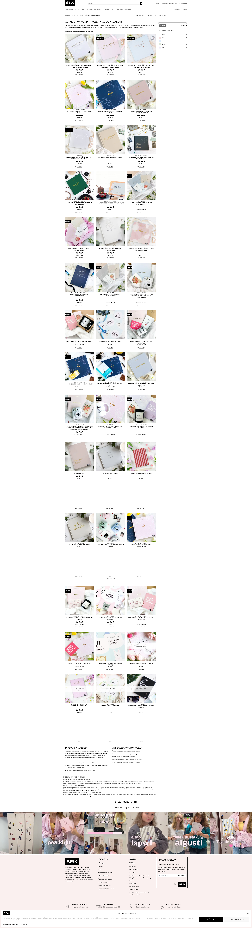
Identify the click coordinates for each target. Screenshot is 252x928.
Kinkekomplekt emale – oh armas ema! (79, 341)
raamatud (78, 15)
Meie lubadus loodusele (105, 872)
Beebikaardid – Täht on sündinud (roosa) (110, 618)
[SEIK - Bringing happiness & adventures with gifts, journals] (75, 3)
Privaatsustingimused (22, 924)
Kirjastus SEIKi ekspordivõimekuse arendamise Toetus (139, 894)
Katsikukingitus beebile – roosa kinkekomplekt (79, 249)
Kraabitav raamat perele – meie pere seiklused (141, 384)
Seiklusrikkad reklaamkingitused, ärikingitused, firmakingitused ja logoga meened (141, 878)
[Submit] (141, 3)
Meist (157, 3)
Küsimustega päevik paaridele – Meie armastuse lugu (141, 249)
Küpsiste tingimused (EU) (106, 888)
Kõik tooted (132, 866)
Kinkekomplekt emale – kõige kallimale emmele (79, 618)
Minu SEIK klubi (133, 869)
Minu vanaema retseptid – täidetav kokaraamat (79, 203)
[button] (248, 913)
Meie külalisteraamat (110, 473)
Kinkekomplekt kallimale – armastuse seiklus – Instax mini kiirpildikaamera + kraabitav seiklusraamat (79, 428)
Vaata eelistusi (236, 919)
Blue (163, 41)
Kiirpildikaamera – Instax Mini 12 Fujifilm (110, 544)
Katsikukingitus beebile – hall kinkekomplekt (110, 295)
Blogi (99, 869)
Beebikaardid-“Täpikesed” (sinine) (110, 341)
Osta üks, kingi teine (168, 3)
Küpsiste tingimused (9, 924)
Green (164, 44)
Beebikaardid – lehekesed (110, 706)
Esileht (68, 15)
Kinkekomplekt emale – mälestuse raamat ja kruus (110, 427)
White (163, 34)
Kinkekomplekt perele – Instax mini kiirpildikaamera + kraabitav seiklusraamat (141, 296)
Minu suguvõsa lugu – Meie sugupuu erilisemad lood (141, 158)
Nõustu (211, 919)
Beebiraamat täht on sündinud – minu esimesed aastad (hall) (79, 158)
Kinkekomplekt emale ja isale (141, 544)
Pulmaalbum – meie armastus (79, 544)
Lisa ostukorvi (79, 74)
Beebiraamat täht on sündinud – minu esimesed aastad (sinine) (141, 66)
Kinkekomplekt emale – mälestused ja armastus (141, 618)
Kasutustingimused (104, 882)
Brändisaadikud (134, 886)
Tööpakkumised (134, 889)
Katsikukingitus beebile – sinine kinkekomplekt (141, 203)
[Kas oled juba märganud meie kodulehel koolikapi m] (21, 833)
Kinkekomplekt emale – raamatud (79, 663)
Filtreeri (162, 25)
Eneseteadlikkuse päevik (79, 706)
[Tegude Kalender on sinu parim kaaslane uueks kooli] (231, 833)
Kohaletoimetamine (104, 875)
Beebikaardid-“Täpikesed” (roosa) (141, 663)
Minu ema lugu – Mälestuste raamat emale (79, 112)
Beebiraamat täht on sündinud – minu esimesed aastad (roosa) (110, 66)
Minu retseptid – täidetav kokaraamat (110, 203)
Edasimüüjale (133, 883)
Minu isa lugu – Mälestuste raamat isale (110, 112)
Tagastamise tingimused (105, 879)
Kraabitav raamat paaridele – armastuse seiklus (141, 112)
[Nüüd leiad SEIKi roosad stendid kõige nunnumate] (189, 833)
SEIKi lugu (101, 863)
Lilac (163, 47)
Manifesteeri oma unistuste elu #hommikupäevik (110, 249)
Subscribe (181, 875)
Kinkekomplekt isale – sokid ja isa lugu (79, 384)
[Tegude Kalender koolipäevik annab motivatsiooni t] (147, 833)
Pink (163, 37)
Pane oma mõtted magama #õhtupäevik (79, 295)
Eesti (177, 3)
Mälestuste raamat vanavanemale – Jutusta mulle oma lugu (79, 66)
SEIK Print (132, 872)
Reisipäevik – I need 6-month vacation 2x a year (141, 706)
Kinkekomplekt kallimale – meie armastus (141, 342)
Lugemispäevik (79, 473)
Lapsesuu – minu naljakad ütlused (110, 157)
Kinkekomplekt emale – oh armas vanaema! (141, 427)
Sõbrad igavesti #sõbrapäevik (141, 473)
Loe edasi (110, 576)
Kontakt (100, 866)
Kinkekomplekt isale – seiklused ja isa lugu (110, 384)
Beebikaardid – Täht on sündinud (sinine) (110, 664)
